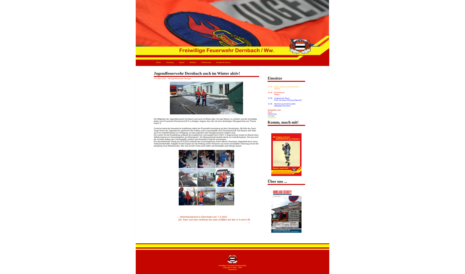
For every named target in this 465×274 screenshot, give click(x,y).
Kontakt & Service (223, 62)
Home (158, 62)
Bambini (193, 62)
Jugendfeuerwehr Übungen (180, 79)
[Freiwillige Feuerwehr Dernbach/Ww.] (232, 30)
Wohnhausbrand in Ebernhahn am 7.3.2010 (202, 217)
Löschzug (170, 62)
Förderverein (206, 62)
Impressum (232, 269)
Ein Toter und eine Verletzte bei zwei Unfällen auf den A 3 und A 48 (214, 221)
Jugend (181, 62)
